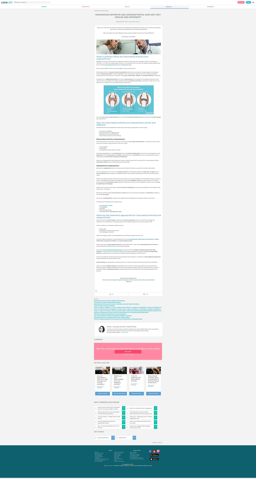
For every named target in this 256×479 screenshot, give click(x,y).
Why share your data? (99, 453)
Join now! (241, 2)
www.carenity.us (110, 465)
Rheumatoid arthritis (103, 437)
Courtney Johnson (135, 21)
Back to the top (158, 442)
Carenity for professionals (119, 461)
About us (96, 452)
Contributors (97, 457)
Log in (248, 2)
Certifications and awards (119, 452)
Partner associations (99, 456)
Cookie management (118, 458)
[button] (45, 7)
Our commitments (98, 461)
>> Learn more (124, 332)
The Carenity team (98, 454)
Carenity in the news (118, 453)
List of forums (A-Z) (133, 456)
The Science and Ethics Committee (102, 458)
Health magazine (133, 452)
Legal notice (116, 456)
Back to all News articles (101, 10)
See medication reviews (134, 455)
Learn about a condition (134, 454)
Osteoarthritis (122, 437)
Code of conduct (117, 455)
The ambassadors (98, 455)
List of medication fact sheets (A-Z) (137, 458)
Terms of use (116, 457)
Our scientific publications (100, 460)
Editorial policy (117, 454)
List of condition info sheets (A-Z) (136, 457)
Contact (115, 460)
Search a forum (133, 453)
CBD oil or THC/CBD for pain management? (141, 408)
